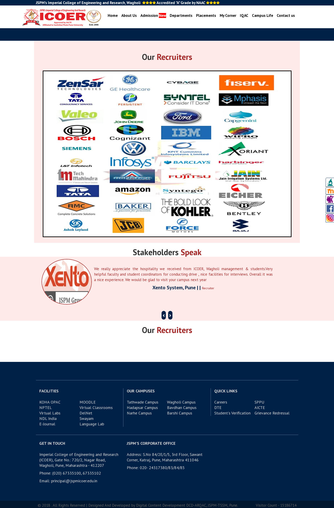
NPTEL (45, 407)
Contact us (286, 15)
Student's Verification (232, 413)
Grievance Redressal (271, 413)
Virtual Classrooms (96, 407)
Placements (206, 15)
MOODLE (88, 402)
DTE (218, 407)
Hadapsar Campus (142, 407)
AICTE (259, 407)
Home (113, 15)
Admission (153, 15)
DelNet (86, 413)
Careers (220, 402)
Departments (181, 15)
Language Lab (92, 424)
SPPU (259, 402)
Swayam (87, 418)
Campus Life (262, 15)
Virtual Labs (49, 413)
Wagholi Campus (181, 402)
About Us (129, 15)
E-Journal (47, 424)
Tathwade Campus (142, 402)
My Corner (228, 15)
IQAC (244, 15)
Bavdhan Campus (182, 407)
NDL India (48, 418)
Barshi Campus (179, 413)
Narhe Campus (139, 413)
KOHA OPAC (49, 402)
